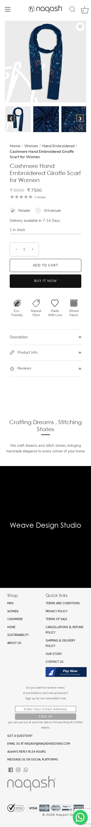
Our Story (54, 654)
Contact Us (55, 661)
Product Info (27, 352)
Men (10, 603)
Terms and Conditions (63, 603)
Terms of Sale (56, 619)
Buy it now (45, 281)
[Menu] (7, 9)
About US (14, 643)
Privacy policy (56, 611)
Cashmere (15, 619)
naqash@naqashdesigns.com (47, 743)
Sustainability (18, 635)
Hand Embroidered (58, 146)
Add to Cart (45, 265)
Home (15, 146)
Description (19, 337)
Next (80, 123)
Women (31, 146)
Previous (12, 123)
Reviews (24, 368)
